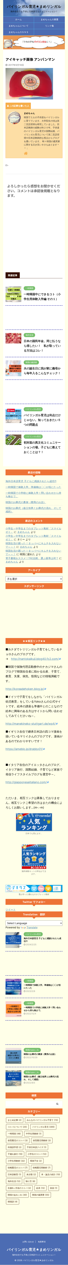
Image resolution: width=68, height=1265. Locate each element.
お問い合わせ (28, 1241)
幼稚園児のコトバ (18, 1167)
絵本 (40, 1188)
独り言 (30, 1181)
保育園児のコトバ (18, 1140)
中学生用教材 (33, 1133)
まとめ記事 (15, 1120)
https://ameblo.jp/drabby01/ (24, 749)
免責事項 (42, 1241)
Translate (32, 927)
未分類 (31, 1174)
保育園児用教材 (42, 1140)
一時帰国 (14, 1133)
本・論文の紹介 (50, 1174)
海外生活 (14, 1181)
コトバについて (17, 1127)
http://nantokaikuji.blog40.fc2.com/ (35, 658)
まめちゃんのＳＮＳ (18, 32)
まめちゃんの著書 (49, 19)
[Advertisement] (34, 318)
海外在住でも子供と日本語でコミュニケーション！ (34, 1255)
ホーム (18, 19)
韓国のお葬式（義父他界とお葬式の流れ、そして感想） (33, 509)
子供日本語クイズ (36, 1147)
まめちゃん (23, 532)
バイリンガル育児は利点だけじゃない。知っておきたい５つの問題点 (42, 419)
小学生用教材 (16, 1161)
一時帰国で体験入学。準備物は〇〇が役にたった (33, 487)
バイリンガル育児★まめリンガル (34, 6)
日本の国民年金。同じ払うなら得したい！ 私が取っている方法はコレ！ (42, 345)
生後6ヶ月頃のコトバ (19, 1188)
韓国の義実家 (40, 1195)
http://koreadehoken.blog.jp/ (25, 689)
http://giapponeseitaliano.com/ (26, 782)
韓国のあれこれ (17, 1195)
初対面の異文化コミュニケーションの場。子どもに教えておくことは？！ (42, 447)
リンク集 (49, 25)
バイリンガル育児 (43, 1127)
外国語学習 (15, 1147)
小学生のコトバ (37, 1154)
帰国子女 (36, 1161)
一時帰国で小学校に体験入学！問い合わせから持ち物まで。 (33, 494)
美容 (53, 1188)
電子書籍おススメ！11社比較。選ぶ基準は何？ (32, 558)
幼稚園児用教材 (41, 1167)
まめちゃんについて (18, 25)
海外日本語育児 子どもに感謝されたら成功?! (31, 481)
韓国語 (12, 1201)
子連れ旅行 (15, 1154)
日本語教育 (14, 1174)
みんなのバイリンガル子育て (42, 1120)
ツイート (11, 909)
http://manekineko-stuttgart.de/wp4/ (31, 723)
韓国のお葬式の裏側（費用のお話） (26, 502)
